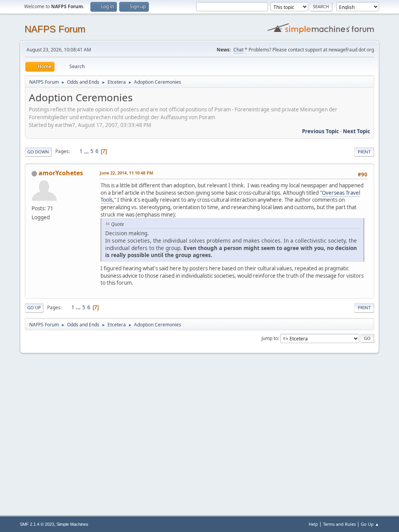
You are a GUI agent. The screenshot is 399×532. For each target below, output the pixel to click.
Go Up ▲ (370, 524)
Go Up (34, 307)
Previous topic (320, 131)
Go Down (38, 152)
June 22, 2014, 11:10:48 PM (126, 173)
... (87, 151)
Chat (238, 49)
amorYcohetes (61, 173)
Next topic (356, 131)
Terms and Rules (339, 524)
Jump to (269, 338)
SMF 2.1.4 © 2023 (37, 524)
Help (313, 524)
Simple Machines (72, 524)
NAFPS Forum (55, 29)
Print (364, 152)
